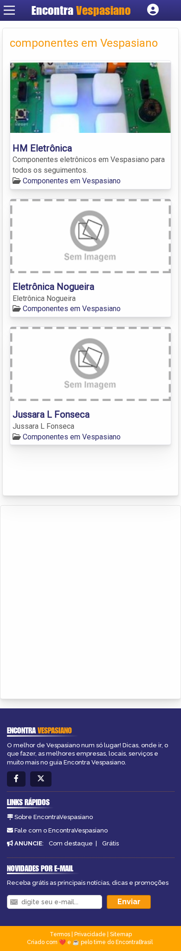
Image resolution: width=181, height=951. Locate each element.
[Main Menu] (9, 10)
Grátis (110, 843)
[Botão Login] (153, 10)
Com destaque (71, 843)
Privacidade (90, 934)
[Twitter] (41, 779)
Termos (60, 934)
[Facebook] (16, 779)
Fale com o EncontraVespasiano (61, 830)
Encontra (81, 10)
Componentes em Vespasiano (72, 180)
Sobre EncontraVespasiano (53, 816)
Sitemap (121, 934)
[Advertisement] (90, 600)
